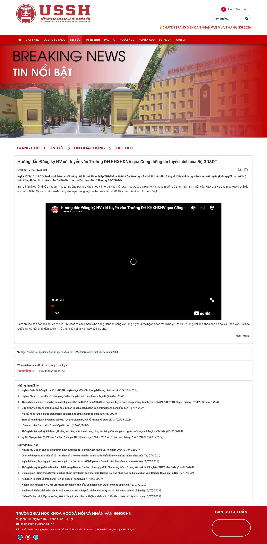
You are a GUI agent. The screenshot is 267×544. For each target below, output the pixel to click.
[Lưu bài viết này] (247, 169)
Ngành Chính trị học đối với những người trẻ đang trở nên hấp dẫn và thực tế (64, 396)
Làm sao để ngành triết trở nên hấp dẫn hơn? (46, 425)
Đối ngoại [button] (165, 39)
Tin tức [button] (75, 39)
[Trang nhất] (19, 39)
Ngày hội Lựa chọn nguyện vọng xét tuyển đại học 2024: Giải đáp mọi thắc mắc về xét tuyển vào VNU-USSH (82, 461)
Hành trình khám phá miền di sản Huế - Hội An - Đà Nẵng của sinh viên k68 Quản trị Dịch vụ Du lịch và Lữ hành (83, 490)
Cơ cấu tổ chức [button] (54, 39)
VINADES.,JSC (128, 529)
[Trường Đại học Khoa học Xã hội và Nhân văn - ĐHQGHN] (26, 13)
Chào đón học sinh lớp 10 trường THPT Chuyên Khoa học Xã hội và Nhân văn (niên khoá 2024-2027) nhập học (83, 496)
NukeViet (102, 529)
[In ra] (240, 169)
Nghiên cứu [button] (146, 39)
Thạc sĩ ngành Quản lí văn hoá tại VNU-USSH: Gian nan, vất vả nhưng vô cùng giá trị (68, 419)
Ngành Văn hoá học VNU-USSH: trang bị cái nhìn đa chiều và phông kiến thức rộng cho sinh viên (75, 484)
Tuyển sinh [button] (92, 39)
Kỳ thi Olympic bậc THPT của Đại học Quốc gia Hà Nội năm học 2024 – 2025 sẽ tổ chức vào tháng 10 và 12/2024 (84, 437)
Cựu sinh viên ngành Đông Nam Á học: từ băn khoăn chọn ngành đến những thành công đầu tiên (75, 407)
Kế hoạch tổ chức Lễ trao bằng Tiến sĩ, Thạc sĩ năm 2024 (53, 478)
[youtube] (28, 537)
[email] (36, 537)
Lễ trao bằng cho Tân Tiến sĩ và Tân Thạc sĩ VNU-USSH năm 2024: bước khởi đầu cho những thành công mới (82, 455)
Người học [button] (126, 39)
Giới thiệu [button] (32, 39)
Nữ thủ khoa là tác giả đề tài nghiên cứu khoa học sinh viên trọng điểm (60, 413)
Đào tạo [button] (109, 39)
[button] (231, 9)
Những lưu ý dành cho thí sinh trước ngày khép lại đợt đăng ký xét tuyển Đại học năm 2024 (72, 449)
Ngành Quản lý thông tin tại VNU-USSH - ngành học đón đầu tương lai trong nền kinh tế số (71, 390)
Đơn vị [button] (180, 39)
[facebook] (20, 537)
